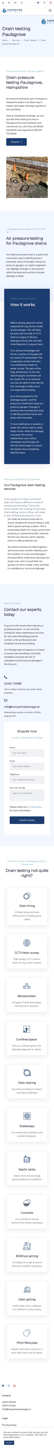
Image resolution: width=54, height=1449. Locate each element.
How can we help (17, 788)
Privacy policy (9, 1425)
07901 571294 (9, 1405)
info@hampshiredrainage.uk (16, 1409)
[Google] (51, 3)
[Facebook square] (38, 3)
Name (12, 747)
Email (12, 761)
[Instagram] (44, 3)
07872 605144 (9, 1402)
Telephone (14, 774)
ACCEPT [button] (9, 1443)
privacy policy (35, 807)
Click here (39, 1434)
